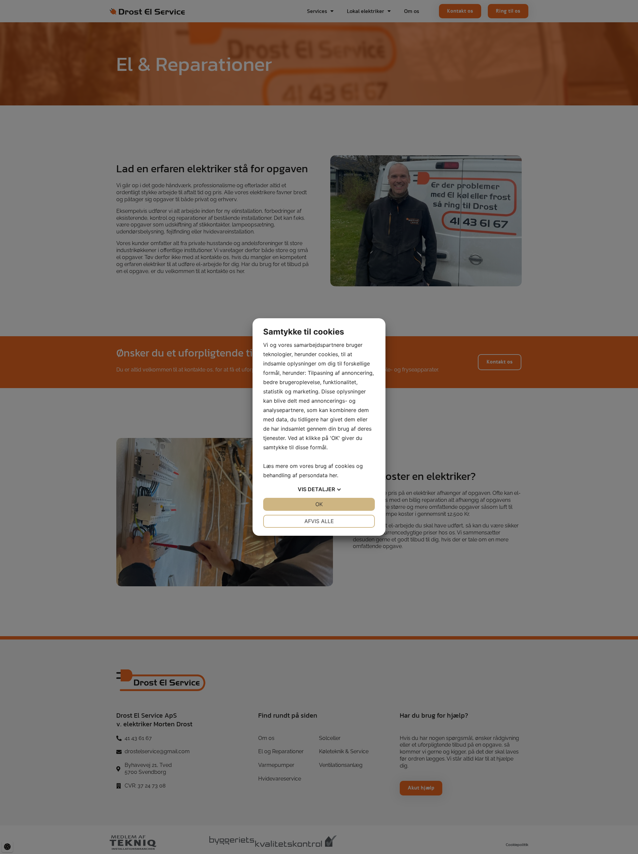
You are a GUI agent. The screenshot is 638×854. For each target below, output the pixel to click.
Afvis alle (319, 521)
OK (319, 504)
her (333, 475)
